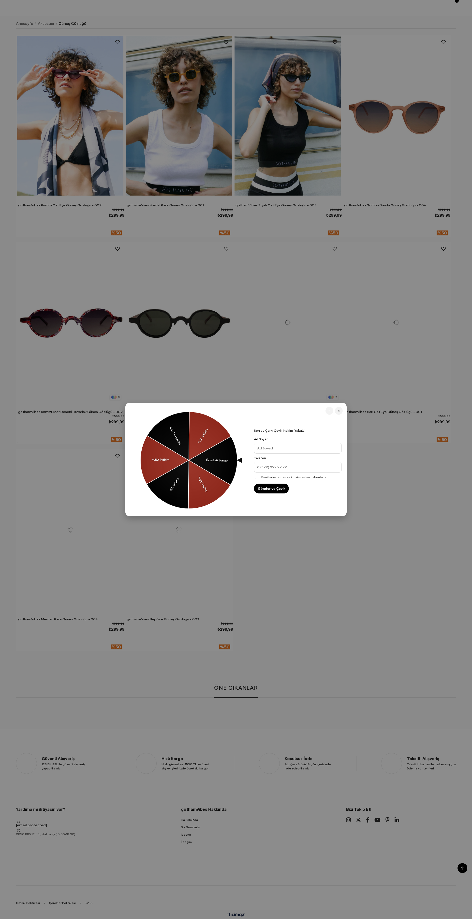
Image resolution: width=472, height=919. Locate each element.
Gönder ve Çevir (271, 488)
